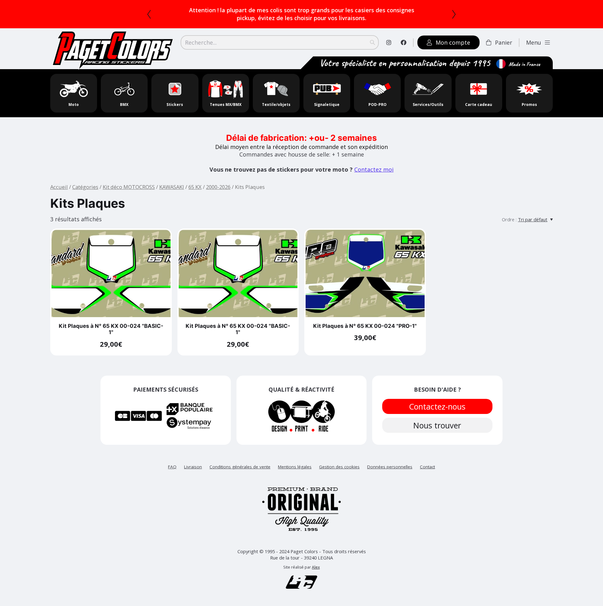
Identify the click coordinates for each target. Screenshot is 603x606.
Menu (533, 34)
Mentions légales (295, 459)
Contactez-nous (437, 398)
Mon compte (453, 34)
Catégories (85, 179)
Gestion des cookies (339, 459)
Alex (316, 559)
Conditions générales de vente (239, 459)
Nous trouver (437, 417)
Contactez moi (374, 161)
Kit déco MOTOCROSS (129, 179)
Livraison (193, 459)
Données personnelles (389, 459)
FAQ (172, 459)
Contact (427, 459)
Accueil (59, 179)
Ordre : (509, 211)
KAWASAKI (171, 179)
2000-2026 (218, 179)
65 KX (195, 179)
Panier (503, 34)
